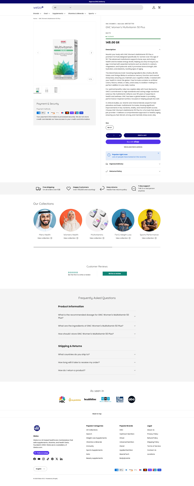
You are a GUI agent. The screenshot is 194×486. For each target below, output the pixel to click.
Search (89, 434)
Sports (91, 13)
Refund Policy (152, 438)
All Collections (92, 430)
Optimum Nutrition (127, 434)
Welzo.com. (37, 447)
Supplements (58, 13)
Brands (36, 13)
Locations (151, 454)
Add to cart (142, 135)
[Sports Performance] (149, 220)
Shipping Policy (153, 442)
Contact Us (151, 450)
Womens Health (71, 234)
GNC (121, 430)
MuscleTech (124, 454)
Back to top (97, 414)
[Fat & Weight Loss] (123, 220)
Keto (88, 454)
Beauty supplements (94, 458)
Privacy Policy (152, 434)
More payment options (133, 147)
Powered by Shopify (52, 478)
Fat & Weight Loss (123, 234)
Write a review (115, 273)
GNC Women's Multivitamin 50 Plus (49, 18)
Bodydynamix (125, 458)
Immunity (90, 446)
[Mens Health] (44, 220)
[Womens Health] (71, 220)
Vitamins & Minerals (76, 13)
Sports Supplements (94, 450)
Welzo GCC (41, 478)
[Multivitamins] (97, 220)
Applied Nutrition (126, 450)
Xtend (122, 446)
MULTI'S (108, 33)
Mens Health (45, 234)
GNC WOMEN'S (111, 24)
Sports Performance (149, 234)
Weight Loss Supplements (96, 438)
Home (35, 18)
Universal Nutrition (127, 442)
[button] (159, 7)
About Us (150, 430)
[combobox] (97, 7)
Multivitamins (97, 234)
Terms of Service (154, 446)
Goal (46, 13)
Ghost (122, 438)
